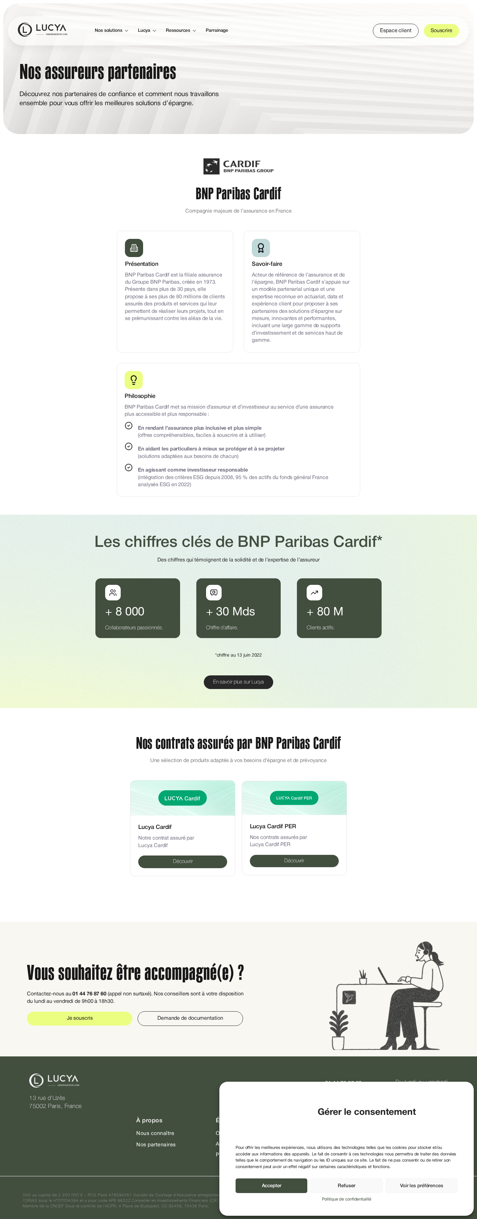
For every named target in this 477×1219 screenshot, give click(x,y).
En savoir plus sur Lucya (238, 682)
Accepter (271, 1186)
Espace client (395, 31)
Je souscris (80, 1018)
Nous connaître (155, 1133)
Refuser (346, 1186)
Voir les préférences (421, 1186)
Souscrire (441, 31)
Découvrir (183, 861)
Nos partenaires (156, 1145)
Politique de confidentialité (346, 1199)
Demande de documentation (190, 1018)
